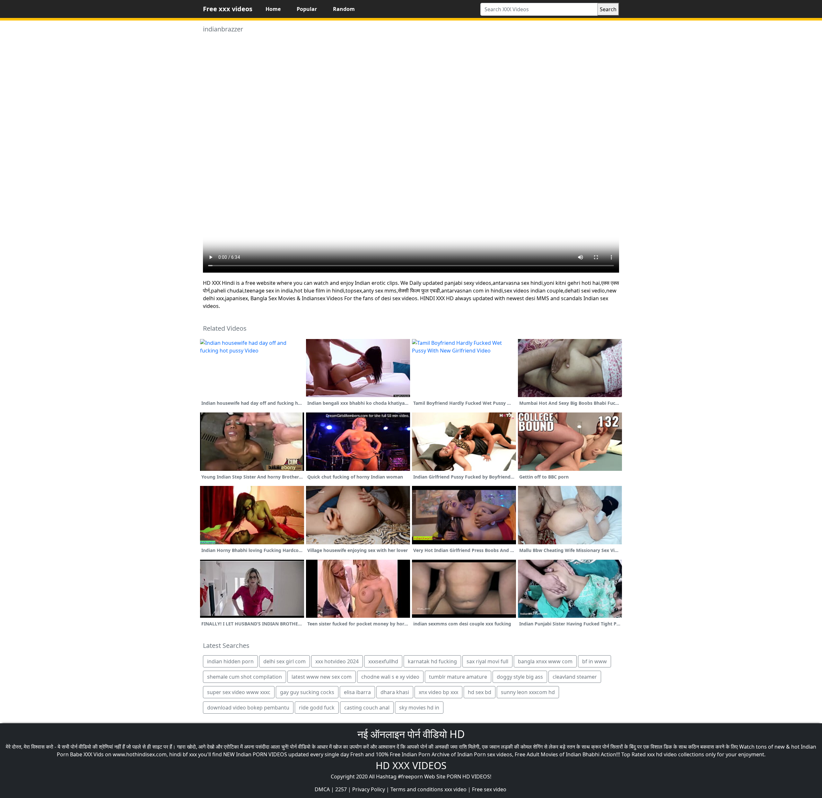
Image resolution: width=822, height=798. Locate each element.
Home (273, 9)
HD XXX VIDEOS (411, 765)
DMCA (322, 789)
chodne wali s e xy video (390, 676)
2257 (341, 789)
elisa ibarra (357, 692)
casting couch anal (366, 707)
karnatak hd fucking (432, 661)
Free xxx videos (227, 8)
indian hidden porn (230, 661)
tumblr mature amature (458, 676)
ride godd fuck (317, 707)
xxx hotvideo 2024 (337, 661)
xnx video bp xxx (438, 692)
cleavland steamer (575, 676)
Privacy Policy (368, 789)
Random (344, 9)
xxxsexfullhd (383, 661)
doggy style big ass (520, 676)
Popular (307, 9)
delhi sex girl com (284, 661)
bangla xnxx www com (545, 661)
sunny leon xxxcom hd (528, 692)
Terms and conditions (416, 789)
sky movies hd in (419, 707)
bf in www (594, 661)
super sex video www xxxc (238, 692)
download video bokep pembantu (248, 707)
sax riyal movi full (487, 661)
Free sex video (489, 789)
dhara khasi (394, 692)
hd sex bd (479, 692)
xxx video (455, 789)
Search (608, 9)
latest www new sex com (322, 676)
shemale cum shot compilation (244, 676)
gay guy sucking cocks (307, 692)
